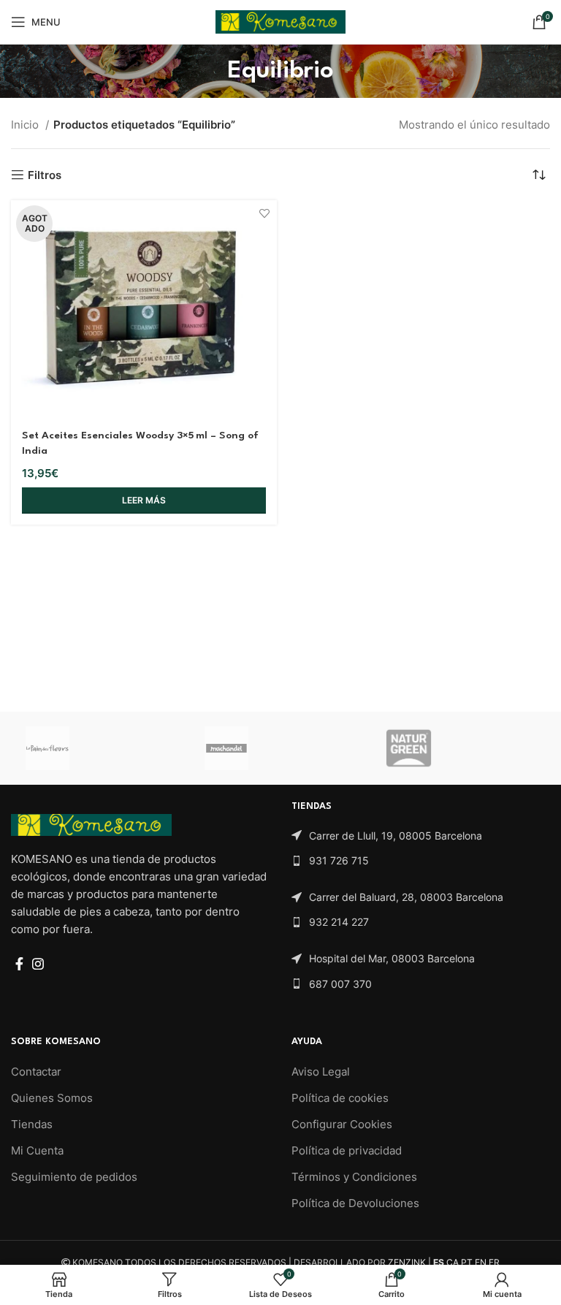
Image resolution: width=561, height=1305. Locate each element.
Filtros (44, 174)
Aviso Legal (320, 1071)
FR (494, 1262)
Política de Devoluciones (355, 1203)
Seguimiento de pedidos (74, 1177)
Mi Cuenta (37, 1150)
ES (438, 1262)
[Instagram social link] (38, 964)
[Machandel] (280, 748)
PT (467, 1262)
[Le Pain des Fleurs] (101, 748)
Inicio (26, 125)
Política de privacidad (346, 1150)
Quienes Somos (52, 1098)
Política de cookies (340, 1098)
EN (480, 1262)
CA (452, 1262)
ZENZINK (407, 1262)
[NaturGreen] (459, 748)
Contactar (36, 1071)
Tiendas (32, 1124)
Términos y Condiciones (354, 1177)
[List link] (420, 836)
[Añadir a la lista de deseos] (264, 213)
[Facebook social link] (19, 964)
